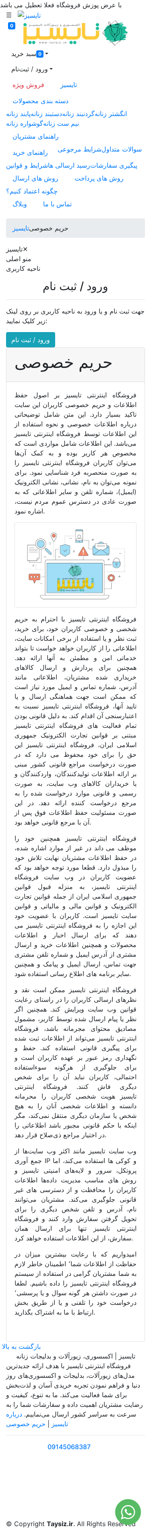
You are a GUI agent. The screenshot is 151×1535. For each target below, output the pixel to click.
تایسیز (68, 85)
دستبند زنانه (46, 114)
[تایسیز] (29, 15)
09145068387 (69, 1447)
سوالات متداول (121, 149)
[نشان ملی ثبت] (75, 1489)
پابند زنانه (18, 114)
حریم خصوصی (26, 1424)
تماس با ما (57, 204)
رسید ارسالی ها (69, 165)
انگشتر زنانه (111, 114)
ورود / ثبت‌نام (29, 69)
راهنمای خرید (30, 152)
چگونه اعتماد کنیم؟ (32, 191)
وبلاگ (19, 204)
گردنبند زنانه (78, 114)
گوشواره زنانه (24, 123)
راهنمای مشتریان (35, 136)
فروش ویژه (28, 85)
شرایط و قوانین (27, 165)
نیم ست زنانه (61, 123)
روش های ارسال (35, 178)
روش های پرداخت (99, 178)
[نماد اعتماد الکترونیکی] (29, 1489)
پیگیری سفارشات (113, 165)
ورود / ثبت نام (30, 340)
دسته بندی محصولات (40, 101)
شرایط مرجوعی (79, 149)
